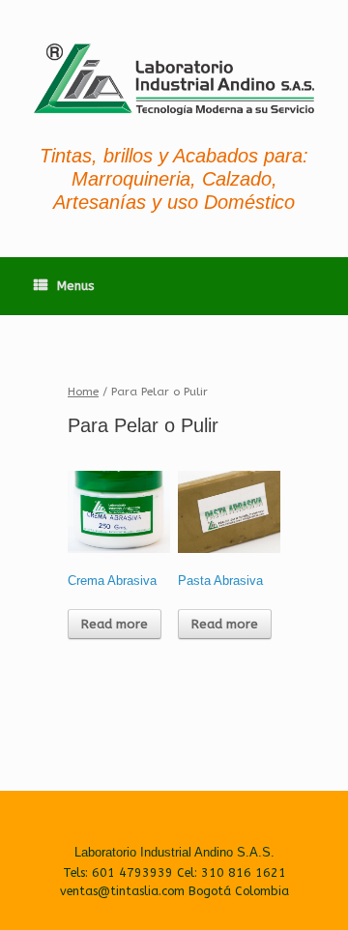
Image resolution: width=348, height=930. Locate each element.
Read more (114, 624)
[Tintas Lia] (174, 79)
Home (83, 391)
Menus (76, 285)
